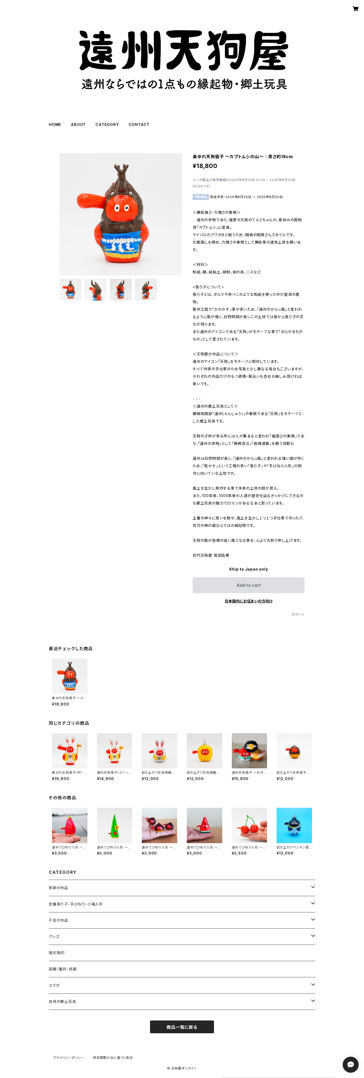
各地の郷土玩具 (62, 1001)
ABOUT (78, 124)
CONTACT (139, 124)
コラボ (54, 985)
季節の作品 (58, 888)
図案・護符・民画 (62, 969)
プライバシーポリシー (68, 1058)
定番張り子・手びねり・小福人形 (76, 904)
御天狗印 (56, 952)
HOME (55, 124)
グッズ (54, 936)
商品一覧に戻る (182, 1027)
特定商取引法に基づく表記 (113, 1058)
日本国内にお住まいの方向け (249, 601)
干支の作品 (58, 920)
